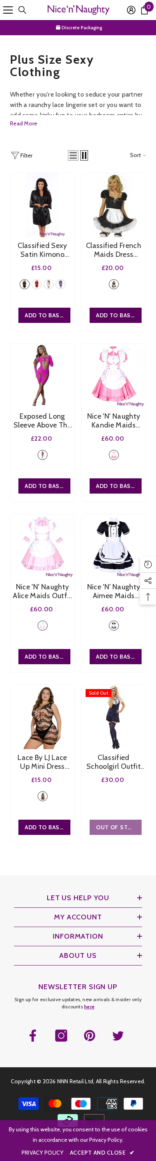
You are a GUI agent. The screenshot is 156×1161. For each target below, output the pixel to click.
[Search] (22, 10)
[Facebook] (33, 1035)
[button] (73, 155)
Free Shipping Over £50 (82, 27)
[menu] (8, 10)
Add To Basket (47, 315)
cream (49, 284)
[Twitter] (118, 1035)
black (25, 284)
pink (43, 455)
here (89, 1007)
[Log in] (131, 10)
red (37, 284)
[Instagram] (61, 1035)
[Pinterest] (89, 1035)
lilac (61, 284)
